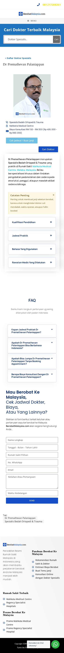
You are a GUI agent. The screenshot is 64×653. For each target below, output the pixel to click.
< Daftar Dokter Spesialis (18, 58)
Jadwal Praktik (20, 235)
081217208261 (51, 4)
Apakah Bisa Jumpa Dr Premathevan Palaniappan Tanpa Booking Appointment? (30, 361)
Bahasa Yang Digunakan (25, 249)
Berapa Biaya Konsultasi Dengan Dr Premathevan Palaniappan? (30, 376)
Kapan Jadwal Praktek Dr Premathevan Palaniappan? (26, 331)
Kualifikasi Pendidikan (23, 222)
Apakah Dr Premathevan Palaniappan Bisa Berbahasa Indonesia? (26, 345)
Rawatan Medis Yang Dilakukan (28, 262)
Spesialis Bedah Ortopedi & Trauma (23, 521)
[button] (32, 222)
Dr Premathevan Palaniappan (20, 517)
